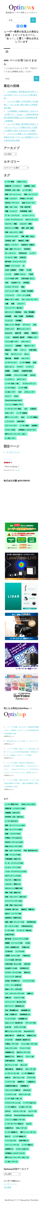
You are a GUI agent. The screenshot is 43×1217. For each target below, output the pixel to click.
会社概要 (7, 1187)
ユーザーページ (13, 452)
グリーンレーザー (11, 425)
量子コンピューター (23, 329)
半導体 (21, 270)
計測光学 (33, 409)
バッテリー (29, 367)
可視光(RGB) (23, 253)
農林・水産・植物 (27, 228)
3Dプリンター (21, 379)
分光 (34, 325)
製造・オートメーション (13, 194)
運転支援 (8, 358)
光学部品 (26, 283)
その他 (29, 270)
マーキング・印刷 (11, 257)
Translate (17, 470)
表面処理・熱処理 (18, 337)
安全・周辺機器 (29, 312)
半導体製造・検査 (25, 211)
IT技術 (31, 274)
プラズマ (20, 367)
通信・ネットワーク (30, 194)
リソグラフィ (9, 379)
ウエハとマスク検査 (20, 375)
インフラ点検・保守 (11, 278)
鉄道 (34, 362)
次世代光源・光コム (27, 278)
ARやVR (32, 375)
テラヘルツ (26, 325)
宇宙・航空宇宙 (25, 207)
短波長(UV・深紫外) (27, 245)
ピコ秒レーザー (10, 392)
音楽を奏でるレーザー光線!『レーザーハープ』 (22, 741)
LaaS (25, 409)
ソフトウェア (9, 295)
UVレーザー (25, 358)
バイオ (7, 337)
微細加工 (8, 350)
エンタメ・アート (28, 215)
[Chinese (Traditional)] (7, 462)
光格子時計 (20, 421)
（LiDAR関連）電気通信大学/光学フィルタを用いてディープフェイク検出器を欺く (21, 95)
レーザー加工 (27, 190)
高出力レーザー (30, 346)
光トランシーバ (16, 354)
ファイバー (8, 346)
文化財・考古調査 (27, 291)
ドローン (23, 350)
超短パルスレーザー (28, 203)
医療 (12, 304)
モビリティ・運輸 (11, 224)
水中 (20, 392)
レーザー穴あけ (10, 388)
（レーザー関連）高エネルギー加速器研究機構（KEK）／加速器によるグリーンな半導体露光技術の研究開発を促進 (21, 730)
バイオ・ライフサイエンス (13, 219)
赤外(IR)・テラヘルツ (12, 203)
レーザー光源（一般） (12, 383)
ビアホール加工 (10, 430)
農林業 (16, 358)
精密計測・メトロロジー (13, 186)
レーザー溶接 (24, 425)
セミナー (8, 396)
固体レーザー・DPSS (12, 299)
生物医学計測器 (27, 371)
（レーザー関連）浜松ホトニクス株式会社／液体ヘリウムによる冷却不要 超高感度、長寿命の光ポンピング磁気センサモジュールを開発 (21, 752)
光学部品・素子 (10, 240)
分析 (6, 283)
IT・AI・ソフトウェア (12, 215)
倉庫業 (7, 371)
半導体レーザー (32, 337)
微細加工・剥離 (24, 240)
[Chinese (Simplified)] (5, 462)
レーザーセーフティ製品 (13, 409)
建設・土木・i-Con (11, 207)
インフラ (8, 274)
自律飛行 (34, 425)
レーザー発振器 (22, 413)
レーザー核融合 (32, 417)
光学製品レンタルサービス (27, 430)
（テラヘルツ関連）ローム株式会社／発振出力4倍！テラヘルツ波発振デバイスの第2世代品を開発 (21, 137)
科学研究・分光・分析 (12, 190)
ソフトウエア (9, 421)
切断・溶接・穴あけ (27, 236)
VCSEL (16, 396)
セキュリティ (25, 341)
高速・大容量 (18, 316)
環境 (15, 350)
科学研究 (27, 249)
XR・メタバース (10, 253)
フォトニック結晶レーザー (13, 404)
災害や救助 (32, 350)
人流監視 (16, 371)
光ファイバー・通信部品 (13, 312)
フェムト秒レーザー (11, 341)
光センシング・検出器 (12, 325)
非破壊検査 (29, 316)
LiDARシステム (21, 182)
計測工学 (23, 257)
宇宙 (6, 354)
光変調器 (8, 375)
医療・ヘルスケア (11, 198)
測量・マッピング (11, 211)
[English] (9, 462)
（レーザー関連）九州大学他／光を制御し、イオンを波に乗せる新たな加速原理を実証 (21, 104)
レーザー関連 (9, 182)
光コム (27, 354)
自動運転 (18, 346)
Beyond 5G (8, 333)
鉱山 (22, 417)
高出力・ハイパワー (11, 245)
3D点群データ (15, 283)
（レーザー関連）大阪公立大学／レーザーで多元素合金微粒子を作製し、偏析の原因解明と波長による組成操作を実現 (21, 783)
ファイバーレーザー (11, 236)
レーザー (33, 253)
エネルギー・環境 (25, 224)
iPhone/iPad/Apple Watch (13, 400)
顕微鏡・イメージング (12, 266)
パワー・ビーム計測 (23, 295)
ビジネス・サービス (11, 287)
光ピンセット (9, 367)
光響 (6, 304)
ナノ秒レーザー (10, 438)
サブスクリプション (29, 383)
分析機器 (18, 320)
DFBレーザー (9, 413)
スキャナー (21, 304)
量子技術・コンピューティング (15, 261)
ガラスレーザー (30, 392)
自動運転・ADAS (29, 186)
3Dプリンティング (31, 219)
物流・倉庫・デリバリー (13, 249)
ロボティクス (9, 329)
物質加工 (34, 333)
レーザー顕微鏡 (25, 362)
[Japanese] (11, 462)
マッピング (8, 320)
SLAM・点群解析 (10, 270)
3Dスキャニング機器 (11, 228)
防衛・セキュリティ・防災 (13, 232)
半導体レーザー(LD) (26, 198)
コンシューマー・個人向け (13, 308)
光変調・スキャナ (20, 274)
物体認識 (8, 316)
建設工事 (18, 333)
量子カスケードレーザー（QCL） (15, 434)
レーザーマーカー (11, 362)
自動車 (26, 333)
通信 (22, 287)
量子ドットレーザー (11, 417)
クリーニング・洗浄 (11, 291)
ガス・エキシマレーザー (30, 299)
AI (23, 266)
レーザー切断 (23, 388)
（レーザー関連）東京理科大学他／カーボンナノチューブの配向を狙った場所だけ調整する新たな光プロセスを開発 (21, 127)
